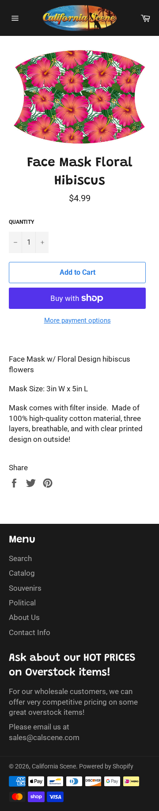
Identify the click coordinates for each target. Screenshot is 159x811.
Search (20, 558)
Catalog (22, 573)
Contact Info (29, 632)
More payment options (77, 320)
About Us (24, 617)
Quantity (21, 222)
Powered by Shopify (106, 766)
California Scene (54, 766)
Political (22, 602)
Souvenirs (25, 588)
